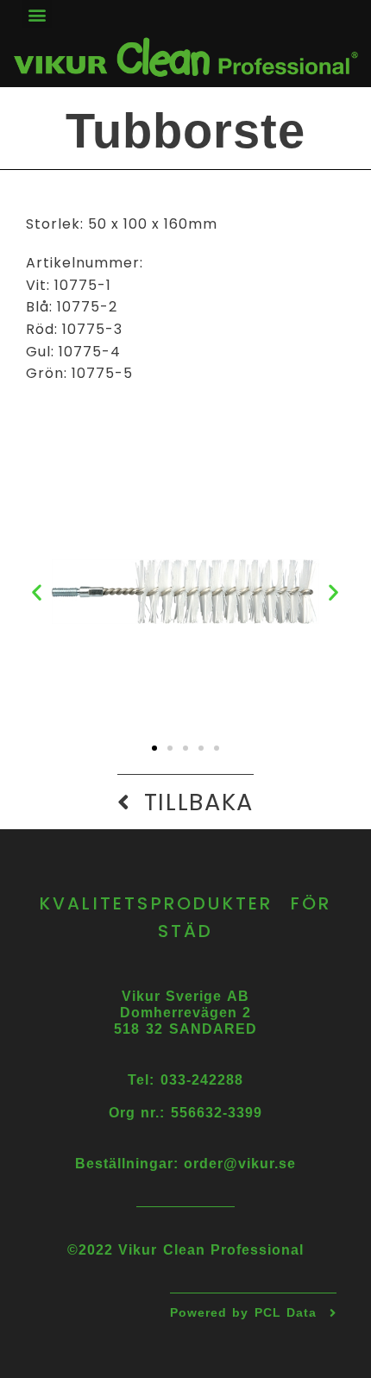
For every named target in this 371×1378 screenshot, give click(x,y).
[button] (37, 14)
